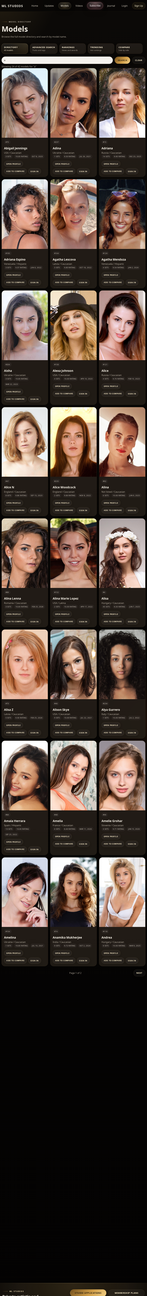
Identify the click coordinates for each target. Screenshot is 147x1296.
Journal (111, 5)
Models (65, 5)
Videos (79, 5)
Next (139, 973)
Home (34, 5)
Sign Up (139, 5)
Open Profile (13, 164)
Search (122, 60)
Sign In (34, 171)
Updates (49, 5)
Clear (138, 60)
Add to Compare (15, 171)
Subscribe (95, 5)
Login (125, 5)
